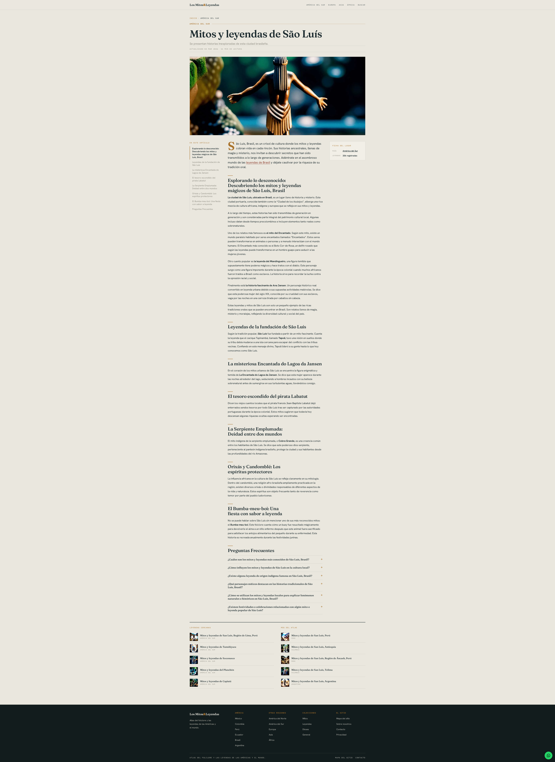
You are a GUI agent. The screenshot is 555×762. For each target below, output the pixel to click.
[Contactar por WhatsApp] (548, 755)
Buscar (361, 5)
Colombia (239, 724)
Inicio (193, 18)
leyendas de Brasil (258, 162)
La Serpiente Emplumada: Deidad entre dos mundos (204, 187)
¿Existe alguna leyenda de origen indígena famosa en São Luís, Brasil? (270, 575)
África (351, 5)
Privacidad (341, 734)
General (306, 734)
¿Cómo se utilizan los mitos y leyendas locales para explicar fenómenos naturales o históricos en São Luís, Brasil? (271, 597)
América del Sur (315, 5)
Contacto (340, 729)
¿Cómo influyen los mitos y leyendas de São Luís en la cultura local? (269, 567)
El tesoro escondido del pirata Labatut (203, 179)
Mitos (305, 718)
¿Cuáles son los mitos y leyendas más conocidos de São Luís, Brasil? (268, 559)
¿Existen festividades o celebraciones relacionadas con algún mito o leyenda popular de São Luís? (269, 608)
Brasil (237, 740)
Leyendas (307, 724)
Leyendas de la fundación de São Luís (206, 163)
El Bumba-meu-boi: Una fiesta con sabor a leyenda (206, 202)
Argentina (239, 745)
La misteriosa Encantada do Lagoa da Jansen (205, 171)
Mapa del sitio (343, 718)
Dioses (306, 729)
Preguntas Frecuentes (202, 209)
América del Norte (277, 718)
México (238, 718)
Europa (332, 5)
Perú (237, 729)
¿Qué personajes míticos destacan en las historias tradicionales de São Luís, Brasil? (270, 585)
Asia (341, 5)
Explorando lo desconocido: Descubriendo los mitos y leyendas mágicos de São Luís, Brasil (205, 153)
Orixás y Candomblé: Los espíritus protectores (204, 195)
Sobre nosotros (343, 724)
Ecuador (239, 734)
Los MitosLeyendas (204, 5)
